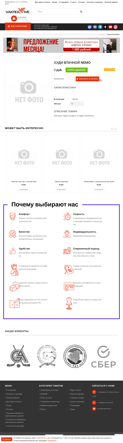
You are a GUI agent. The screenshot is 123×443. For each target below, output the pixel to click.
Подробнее (52, 440)
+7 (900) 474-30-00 (105, 403)
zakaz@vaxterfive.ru (104, 409)
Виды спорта (75, 390)
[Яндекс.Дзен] (105, 26)
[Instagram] (115, 26)
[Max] (89, 26)
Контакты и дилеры (95, 2)
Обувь (43, 409)
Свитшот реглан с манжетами (23, 181)
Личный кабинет (111, 2)
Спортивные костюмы (49, 390)
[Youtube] (110, 26)
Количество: (59, 78)
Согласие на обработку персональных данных (15, 420)
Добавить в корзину (88, 79)
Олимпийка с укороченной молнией (99, 181)
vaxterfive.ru (41, 438)
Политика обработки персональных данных (14, 414)
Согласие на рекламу (15, 426)
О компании (64, 2)
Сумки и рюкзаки (77, 401)
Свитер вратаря (61, 181)
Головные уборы (77, 397)
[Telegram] (100, 26)
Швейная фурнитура (48, 405)
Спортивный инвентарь (50, 401)
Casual (43, 394)
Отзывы (81, 2)
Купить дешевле (77, 70)
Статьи (73, 2)
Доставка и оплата (42, 2)
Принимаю (6, 439)
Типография (75, 405)
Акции (54, 2)
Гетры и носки (46, 397)
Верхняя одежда (77, 394)
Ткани (72, 409)
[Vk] (95, 26)
